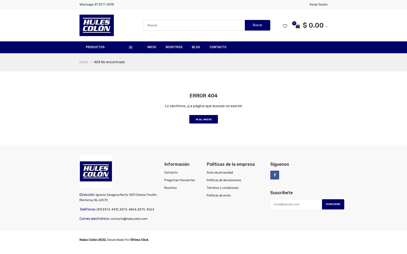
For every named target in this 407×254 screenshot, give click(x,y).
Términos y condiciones (223, 188)
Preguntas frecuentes (179, 180)
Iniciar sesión (319, 4)
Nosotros (174, 47)
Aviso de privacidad (220, 172)
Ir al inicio (204, 119)
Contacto (218, 47)
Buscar (257, 25)
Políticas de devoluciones (224, 180)
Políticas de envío (219, 195)
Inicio (151, 47)
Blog (196, 47)
